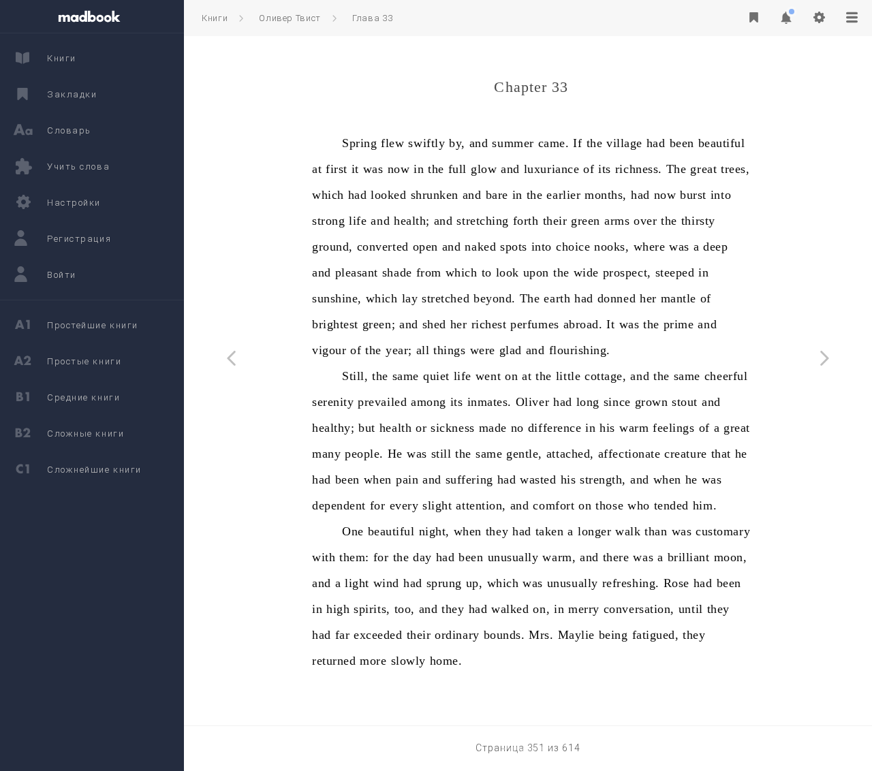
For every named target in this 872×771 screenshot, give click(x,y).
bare (497, 195)
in (419, 169)
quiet (436, 376)
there (616, 557)
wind (386, 583)
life (358, 220)
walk (627, 531)
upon (536, 272)
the (595, 143)
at (317, 169)
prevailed (382, 402)
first (336, 169)
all (423, 350)
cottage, (605, 376)
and (478, 143)
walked (510, 609)
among (428, 402)
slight (437, 505)
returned (334, 660)
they (497, 531)
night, (434, 531)
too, (404, 609)
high (337, 609)
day (422, 557)
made (493, 428)
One (353, 531)
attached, (570, 453)
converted (383, 246)
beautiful (721, 143)
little (568, 376)
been (682, 143)
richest (489, 324)
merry (584, 609)
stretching (482, 220)
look (507, 272)
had (656, 143)
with (323, 557)
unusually (513, 557)
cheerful (725, 376)
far (342, 635)
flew (392, 143)
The (676, 169)
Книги (215, 18)
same (405, 376)
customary (723, 531)
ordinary (457, 635)
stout (685, 402)
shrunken (434, 195)
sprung (444, 583)
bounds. (504, 635)
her (648, 298)
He (395, 453)
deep (715, 246)
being (613, 635)
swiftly (426, 143)
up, (474, 583)
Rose (676, 583)
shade (397, 272)
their (555, 220)
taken (549, 531)
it (355, 169)
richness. (638, 169)
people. (364, 453)
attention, (480, 505)
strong (328, 220)
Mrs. (541, 635)
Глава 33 (372, 18)
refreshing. (630, 583)
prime (679, 324)
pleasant (356, 272)
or (421, 428)
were (482, 350)
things (449, 350)
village (624, 143)
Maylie (576, 635)
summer (512, 143)
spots (513, 246)
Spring (359, 143)
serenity (333, 402)
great (703, 169)
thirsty (698, 220)
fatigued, (655, 635)
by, (457, 143)
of (588, 169)
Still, (355, 376)
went (488, 376)
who (638, 505)
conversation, (639, 609)
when (378, 479)
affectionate (629, 453)
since (617, 402)
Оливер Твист (290, 18)
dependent (339, 505)
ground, (332, 246)
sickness (452, 428)
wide (586, 272)
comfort (553, 505)
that (721, 453)
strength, (603, 479)
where (650, 246)
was (373, 169)
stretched (445, 298)
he (741, 453)
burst (693, 195)
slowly (408, 660)
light (357, 583)
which (328, 195)
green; (378, 324)
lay (410, 298)
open (425, 246)
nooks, (611, 246)
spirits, (372, 609)
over (645, 220)
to (487, 272)
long (588, 402)
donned (616, 298)
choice (573, 246)
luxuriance (551, 169)
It (610, 324)
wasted (538, 479)
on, (541, 609)
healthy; (333, 428)
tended (671, 505)
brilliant (689, 557)
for (378, 505)
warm (634, 428)
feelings (673, 428)
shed (434, 324)
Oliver (532, 402)
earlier (563, 195)
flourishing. (579, 350)
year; (399, 350)
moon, (730, 557)
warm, (559, 557)
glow (484, 169)
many (326, 453)
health (395, 428)
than (655, 531)
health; (412, 220)
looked (388, 195)
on (511, 376)
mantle (678, 298)
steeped (675, 272)
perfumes (534, 324)
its (604, 169)
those (609, 505)
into (721, 195)
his (607, 428)
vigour (329, 350)
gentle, (524, 453)
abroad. (583, 324)
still (441, 453)
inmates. (489, 402)
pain (407, 479)
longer (594, 531)
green (585, 220)
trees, (735, 169)
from (428, 272)
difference (554, 428)
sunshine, (337, 298)
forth (526, 220)
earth (557, 298)
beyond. (494, 298)
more (373, 660)
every (404, 505)
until (691, 609)
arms (616, 220)
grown (651, 402)
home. (446, 660)
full (457, 169)
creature (685, 453)
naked (480, 246)
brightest (335, 324)
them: (354, 557)
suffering (469, 479)
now (399, 169)
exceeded (378, 635)
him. (705, 505)
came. (554, 143)
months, (606, 195)
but (366, 428)
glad (510, 350)
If (577, 143)
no (517, 428)
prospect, (627, 272)
